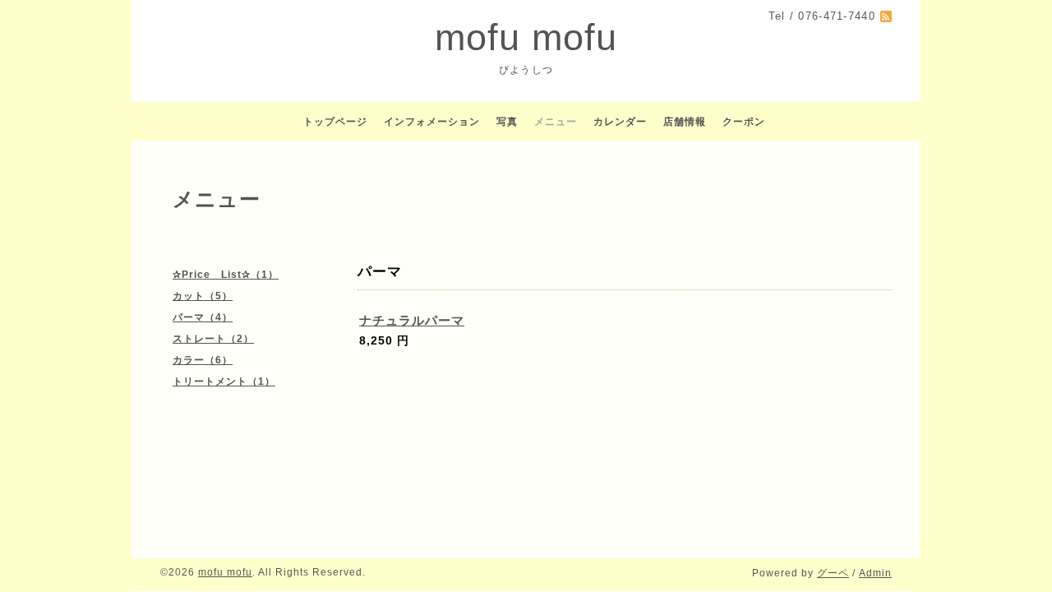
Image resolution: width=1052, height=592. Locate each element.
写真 (507, 121)
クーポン (743, 121)
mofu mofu (526, 37)
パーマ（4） (203, 317)
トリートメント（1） (224, 381)
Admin (875, 573)
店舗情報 (684, 121)
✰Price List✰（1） (226, 274)
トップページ (335, 121)
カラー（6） (203, 360)
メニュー (555, 121)
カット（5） (203, 296)
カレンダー (620, 121)
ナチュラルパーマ (411, 320)
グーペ (833, 573)
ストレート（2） (213, 339)
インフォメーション (432, 121)
